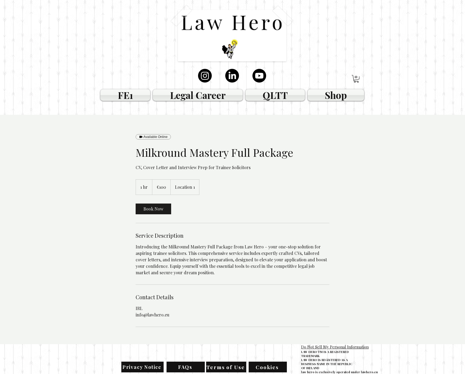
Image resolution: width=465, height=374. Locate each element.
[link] (153, 209)
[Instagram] (205, 76)
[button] (356, 79)
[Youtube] (259, 76)
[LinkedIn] (232, 76)
